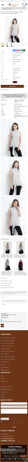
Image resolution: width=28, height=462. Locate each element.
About (2, 378)
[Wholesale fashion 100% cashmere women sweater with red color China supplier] (20, 264)
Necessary (6, 458)
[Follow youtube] (2, 444)
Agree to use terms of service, (11, 321)
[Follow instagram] (11, 444)
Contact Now (12, 86)
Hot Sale (3, 394)
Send (2, 325)
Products (3, 384)
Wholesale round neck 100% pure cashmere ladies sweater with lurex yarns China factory (7, 273)
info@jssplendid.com (8, 438)
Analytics (12, 458)
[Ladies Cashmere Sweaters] (15, 82)
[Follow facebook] (5, 444)
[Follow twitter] (8, 444)
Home (2, 376)
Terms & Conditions (18, 321)
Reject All (7, 456)
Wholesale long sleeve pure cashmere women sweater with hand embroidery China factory (7, 256)
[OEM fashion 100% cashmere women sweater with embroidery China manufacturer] (20, 247)
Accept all (23, 456)
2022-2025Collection (6, 386)
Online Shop (4, 392)
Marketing (25, 458)
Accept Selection (15, 456)
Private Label (4, 381)
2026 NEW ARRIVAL (6, 389)
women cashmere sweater (6, 280)
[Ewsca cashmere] (14, 5)
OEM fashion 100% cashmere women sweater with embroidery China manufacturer (20, 256)
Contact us (4, 397)
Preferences (18, 458)
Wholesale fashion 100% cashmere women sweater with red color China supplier (20, 273)
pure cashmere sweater (6, 285)
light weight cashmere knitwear (7, 287)
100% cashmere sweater (6, 283)
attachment (5, 317)
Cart (25, 4)
